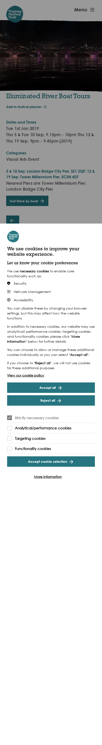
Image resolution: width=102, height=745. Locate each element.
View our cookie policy (25, 375)
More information (48, 477)
